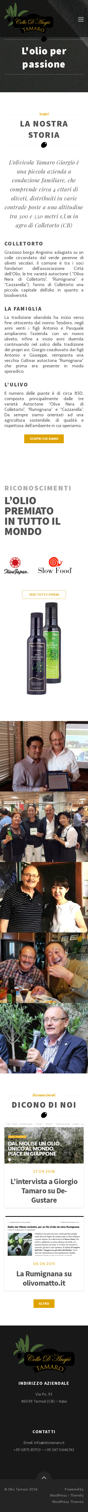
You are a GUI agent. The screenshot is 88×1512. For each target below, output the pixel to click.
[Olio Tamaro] (28, 30)
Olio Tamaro (18, 1489)
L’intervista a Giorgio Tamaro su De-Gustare (44, 1190)
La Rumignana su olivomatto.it (44, 1278)
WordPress (58, 1495)
